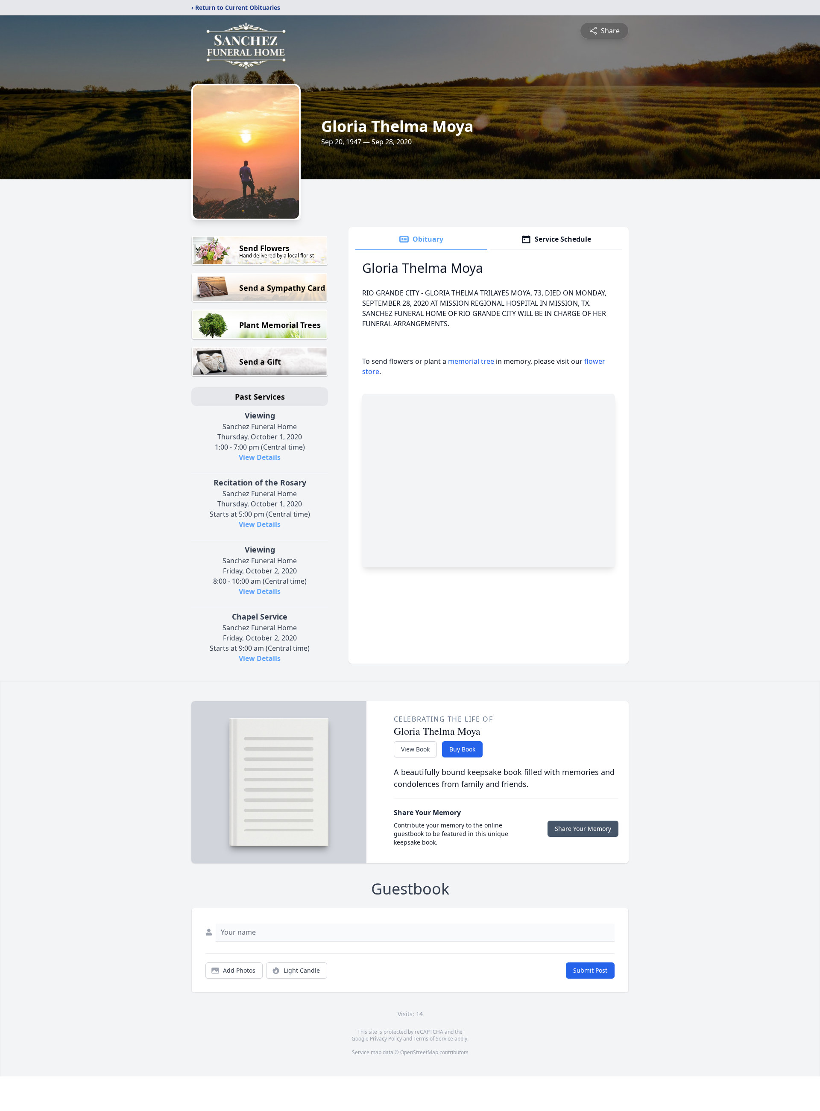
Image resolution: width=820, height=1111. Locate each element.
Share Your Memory (583, 828)
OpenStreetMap (419, 1052)
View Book (415, 749)
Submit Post (590, 970)
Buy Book (462, 749)
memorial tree (471, 361)
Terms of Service (433, 1038)
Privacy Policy (386, 1038)
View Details (260, 457)
